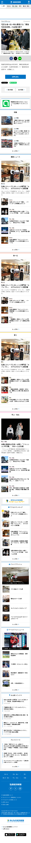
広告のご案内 (5, 804)
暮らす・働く (26, 6)
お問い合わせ (5, 802)
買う (20, 6)
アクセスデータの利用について (9, 799)
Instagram (20, 788)
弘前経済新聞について (7, 795)
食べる (9, 6)
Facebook (11, 788)
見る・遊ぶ (14, 6)
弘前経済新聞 (15, 2)
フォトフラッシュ (5, 21)
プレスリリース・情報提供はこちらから (11, 797)
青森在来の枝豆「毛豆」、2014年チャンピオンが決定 (16, 53)
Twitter (15, 788)
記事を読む (15, 77)
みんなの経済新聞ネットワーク (15, 821)
